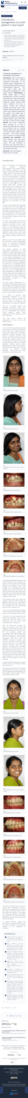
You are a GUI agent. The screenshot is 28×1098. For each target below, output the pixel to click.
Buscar (23, 8)
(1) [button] (24, 172)
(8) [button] (21, 270)
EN (19, 70)
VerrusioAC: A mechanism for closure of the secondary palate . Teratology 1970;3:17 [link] (15, 971)
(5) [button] (3, 202)
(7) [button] (3, 237)
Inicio (2, 11)
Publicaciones (8, 11)
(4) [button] (10, 189)
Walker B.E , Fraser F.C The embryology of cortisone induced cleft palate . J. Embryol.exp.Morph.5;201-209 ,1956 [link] (15, 964)
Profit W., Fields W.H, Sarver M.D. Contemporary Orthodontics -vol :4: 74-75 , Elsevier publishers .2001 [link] (15, 977)
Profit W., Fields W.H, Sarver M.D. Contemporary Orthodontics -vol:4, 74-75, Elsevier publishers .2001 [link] (15, 939)
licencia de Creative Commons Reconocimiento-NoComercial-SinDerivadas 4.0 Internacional (14, 1085)
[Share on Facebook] (14, 1015)
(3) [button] (15, 183)
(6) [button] (21, 207)
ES (22, 70)
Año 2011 (15, 11)
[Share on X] (17, 1015)
